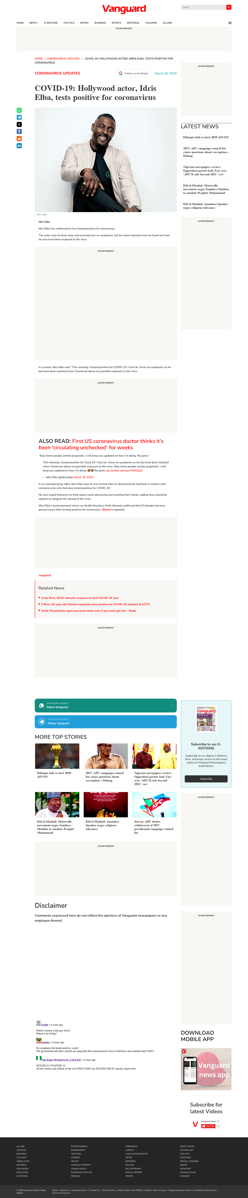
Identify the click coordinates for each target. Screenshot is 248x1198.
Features (76, 1153)
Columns (151, 22)
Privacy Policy (108, 1190)
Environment (78, 1150)
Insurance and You (81, 1172)
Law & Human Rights (136, 1153)
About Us (64, 1190)
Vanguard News (124, 9)
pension (75, 1176)
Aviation (21, 1150)
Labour (129, 1150)
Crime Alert (23, 1161)
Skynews (107, 510)
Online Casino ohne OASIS (130, 1190)
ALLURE (167, 22)
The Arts (184, 1153)
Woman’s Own (188, 1172)
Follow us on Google (136, 73)
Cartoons (185, 1157)
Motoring (130, 1161)
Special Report (133, 1172)
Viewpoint (185, 1168)
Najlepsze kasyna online (180, 1190)
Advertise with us (79, 1190)
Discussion (23, 1168)
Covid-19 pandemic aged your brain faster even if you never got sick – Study (88, 611)
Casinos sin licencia (61, 1193)
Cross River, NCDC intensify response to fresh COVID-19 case (80, 598)
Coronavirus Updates (63, 59)
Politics (69, 22)
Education (22, 1172)
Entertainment (79, 1146)
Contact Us (95, 1190)
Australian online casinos (204, 1190)
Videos (183, 1165)
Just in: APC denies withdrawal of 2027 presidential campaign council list (153, 826)
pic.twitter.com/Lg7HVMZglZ (124, 470)
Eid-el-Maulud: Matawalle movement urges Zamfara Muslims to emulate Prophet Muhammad (206, 188)
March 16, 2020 (83, 477)
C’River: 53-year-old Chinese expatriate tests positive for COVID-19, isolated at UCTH (95, 604)
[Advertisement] (105, 303)
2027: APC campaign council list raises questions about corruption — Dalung (206, 151)
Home (20, 22)
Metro (84, 22)
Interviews (131, 1146)
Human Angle (78, 1168)
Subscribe (206, 779)
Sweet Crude (187, 1146)
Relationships (133, 1168)
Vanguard (45, 575)
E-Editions (22, 1176)
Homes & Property (81, 1165)
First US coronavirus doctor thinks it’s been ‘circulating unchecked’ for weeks (101, 444)
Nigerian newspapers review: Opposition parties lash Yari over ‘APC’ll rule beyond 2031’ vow (205, 170)
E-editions (51, 22)
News (33, 22)
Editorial (133, 22)
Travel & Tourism (189, 1161)
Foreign (75, 1157)
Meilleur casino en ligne (155, 1190)
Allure (20, 1146)
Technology (187, 1150)
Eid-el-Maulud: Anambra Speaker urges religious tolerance (205, 205)
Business (100, 22)
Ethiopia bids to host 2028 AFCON (206, 137)
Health (75, 1161)
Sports (116, 22)
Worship (184, 1176)
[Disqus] (106, 975)
